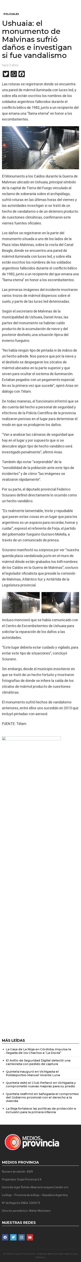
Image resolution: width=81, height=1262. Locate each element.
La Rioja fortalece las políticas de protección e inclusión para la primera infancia (41, 1110)
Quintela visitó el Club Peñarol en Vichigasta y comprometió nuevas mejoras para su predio (41, 1084)
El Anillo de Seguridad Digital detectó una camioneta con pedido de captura (38, 1062)
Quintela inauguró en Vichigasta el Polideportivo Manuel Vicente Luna (33, 1073)
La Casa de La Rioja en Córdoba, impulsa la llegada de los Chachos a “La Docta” (38, 1051)
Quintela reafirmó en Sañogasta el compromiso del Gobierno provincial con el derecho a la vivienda (42, 1097)
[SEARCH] (77, 3)
